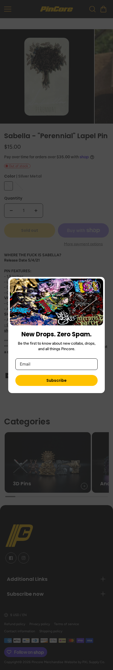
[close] (96, 286)
